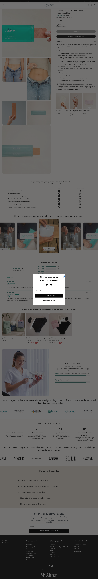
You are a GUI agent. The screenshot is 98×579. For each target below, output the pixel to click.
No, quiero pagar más (49, 300)
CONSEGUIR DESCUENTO (49, 295)
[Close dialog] (63, 276)
